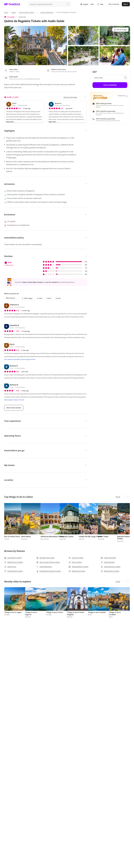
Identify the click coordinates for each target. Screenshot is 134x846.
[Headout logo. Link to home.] (12, 4)
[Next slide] (85, 97)
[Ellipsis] (37, 13)
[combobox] (49, 4)
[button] (35, 45)
